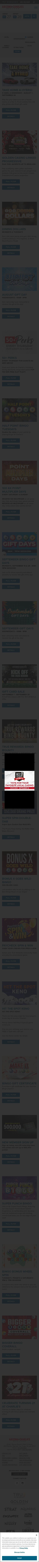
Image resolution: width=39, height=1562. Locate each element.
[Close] (36, 1535)
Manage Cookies (19, 1552)
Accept (19, 1558)
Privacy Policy (24, 1548)
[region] (19, 1547)
